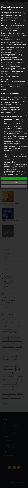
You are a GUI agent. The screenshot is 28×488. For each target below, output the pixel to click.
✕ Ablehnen (14, 186)
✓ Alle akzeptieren (14, 178)
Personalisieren (14, 182)
